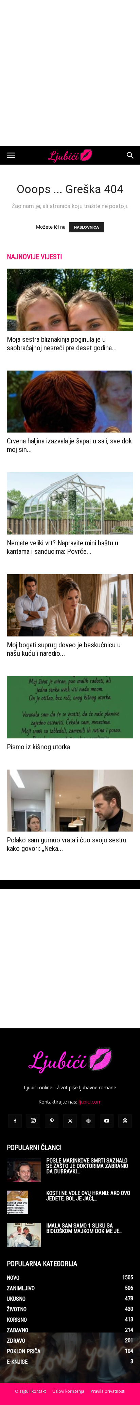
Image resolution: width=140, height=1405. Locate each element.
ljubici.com (90, 1101)
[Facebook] (15, 1121)
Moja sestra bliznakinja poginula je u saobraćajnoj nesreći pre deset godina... (62, 343)
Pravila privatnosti (108, 1391)
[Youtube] (106, 1121)
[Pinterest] (51, 1121)
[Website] (88, 1121)
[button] (11, 155)
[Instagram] (33, 1121)
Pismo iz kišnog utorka (38, 747)
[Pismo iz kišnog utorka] (70, 707)
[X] (70, 1121)
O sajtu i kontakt (30, 1391)
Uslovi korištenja (68, 1391)
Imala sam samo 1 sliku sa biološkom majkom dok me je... (84, 1228)
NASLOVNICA (86, 227)
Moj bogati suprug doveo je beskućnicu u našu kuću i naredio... (64, 649)
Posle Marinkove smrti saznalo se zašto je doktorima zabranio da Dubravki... (87, 1166)
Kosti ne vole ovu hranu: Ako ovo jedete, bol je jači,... (88, 1196)
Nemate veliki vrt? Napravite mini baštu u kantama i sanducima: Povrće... (62, 547)
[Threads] (125, 1121)
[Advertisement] (70, 73)
